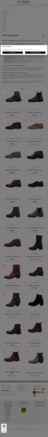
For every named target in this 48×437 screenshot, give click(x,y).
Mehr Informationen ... (7, 50)
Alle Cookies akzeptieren (35, 52)
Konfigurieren (13, 52)
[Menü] (6, 424)
